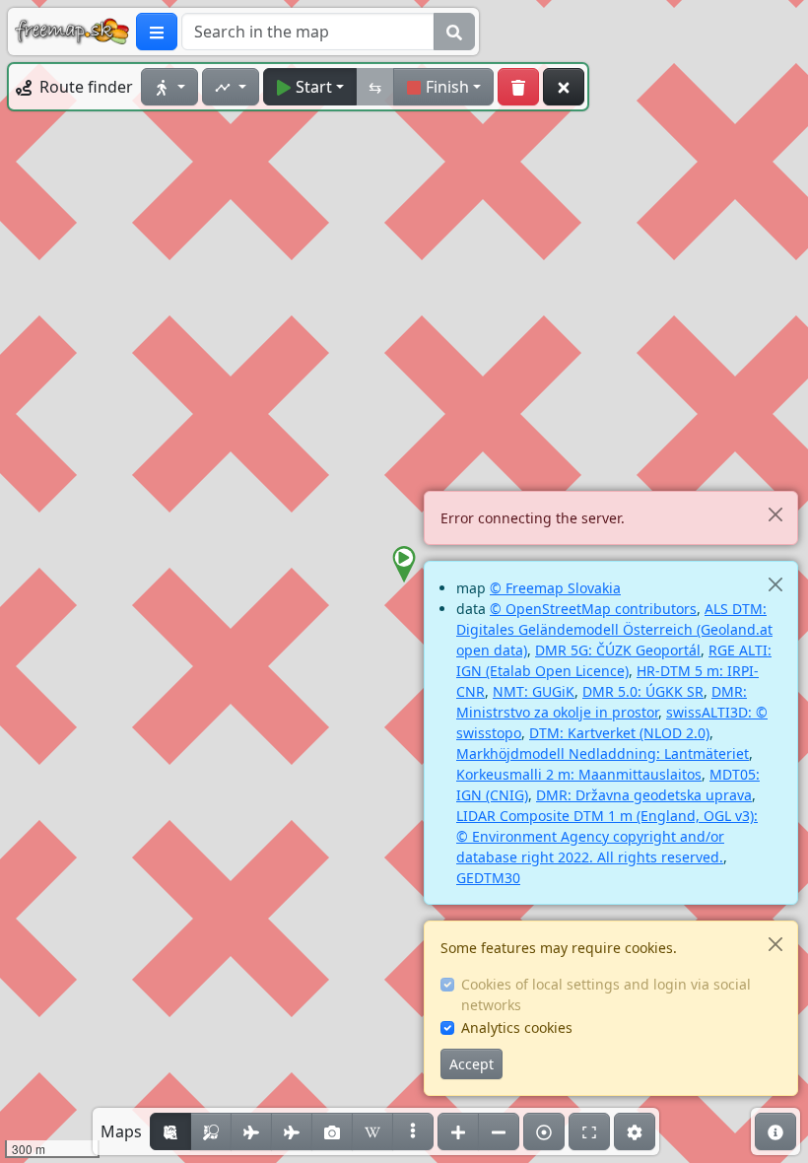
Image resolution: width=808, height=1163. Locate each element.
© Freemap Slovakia (555, 588)
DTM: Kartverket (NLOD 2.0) (619, 732)
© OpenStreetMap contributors (593, 608)
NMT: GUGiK (533, 691)
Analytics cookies (516, 1027)
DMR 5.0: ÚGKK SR (643, 691)
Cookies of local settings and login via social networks (606, 994)
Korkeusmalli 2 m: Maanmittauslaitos (579, 774)
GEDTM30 (488, 877)
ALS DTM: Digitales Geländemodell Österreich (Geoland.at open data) (614, 629)
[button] (404, 564)
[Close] (775, 514)
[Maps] (413, 1131)
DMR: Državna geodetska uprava (644, 795)
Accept (471, 1064)
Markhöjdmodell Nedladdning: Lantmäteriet (602, 753)
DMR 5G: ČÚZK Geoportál (618, 650)
